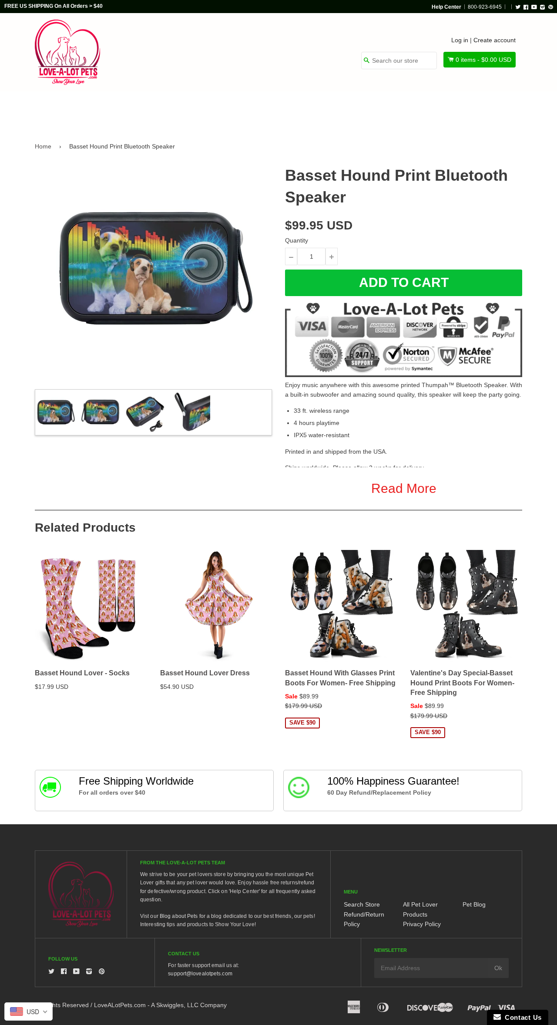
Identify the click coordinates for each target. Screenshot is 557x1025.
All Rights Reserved (62, 1004)
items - (483, 59)
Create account (494, 40)
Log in (459, 40)
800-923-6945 (485, 7)
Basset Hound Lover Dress (205, 673)
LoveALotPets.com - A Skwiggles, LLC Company (160, 1004)
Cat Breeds (184, 110)
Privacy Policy (422, 923)
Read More (403, 488)
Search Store (362, 904)
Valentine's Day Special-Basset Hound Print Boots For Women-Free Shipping (462, 682)
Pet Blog (474, 904)
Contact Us (521, 1017)
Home (43, 146)
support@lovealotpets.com (200, 974)
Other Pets (244, 110)
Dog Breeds (123, 110)
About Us (492, 110)
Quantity (296, 240)
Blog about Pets (179, 916)
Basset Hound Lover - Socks (82, 673)
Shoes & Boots (381, 110)
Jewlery (441, 110)
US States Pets (309, 110)
